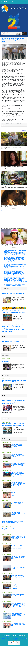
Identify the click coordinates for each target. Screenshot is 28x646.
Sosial (17, 636)
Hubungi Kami (23, 638)
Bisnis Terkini (10, 638)
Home (5, 636)
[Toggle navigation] (25, 2)
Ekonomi (22, 636)
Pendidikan (3, 638)
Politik (8, 636)
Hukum (13, 636)
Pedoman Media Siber (14, 639)
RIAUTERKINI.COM (7, 2)
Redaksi (16, 638)
